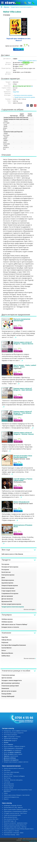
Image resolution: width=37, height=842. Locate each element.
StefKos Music (6, 656)
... (14, 337)
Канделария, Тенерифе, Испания (13, 805)
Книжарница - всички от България (15, 731)
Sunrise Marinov (7, 648)
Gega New (16, 92)
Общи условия (25, 840)
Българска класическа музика (23, 95)
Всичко (12, 752)
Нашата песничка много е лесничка (14, 768)
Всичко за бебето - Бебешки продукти (14, 746)
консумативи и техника (12, 736)
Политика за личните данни (33, 840)
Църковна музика (7, 583)
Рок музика (5, 569)
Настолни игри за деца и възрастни (13, 732)
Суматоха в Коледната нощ (11, 797)
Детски (8, 744)
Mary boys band (8, 774)
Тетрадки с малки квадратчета (12, 680)
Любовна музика (7, 619)
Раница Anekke (6, 694)
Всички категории (29, 609)
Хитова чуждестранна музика (11, 604)
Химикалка (5, 688)
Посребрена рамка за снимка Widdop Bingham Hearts (19, 829)
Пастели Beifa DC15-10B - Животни (13, 807)
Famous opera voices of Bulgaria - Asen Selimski (17, 795)
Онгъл (4, 650)
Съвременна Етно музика (10, 593)
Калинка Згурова (8, 787)
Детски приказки (7, 596)
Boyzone (6, 799)
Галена (6, 793)
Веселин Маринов (9, 786)
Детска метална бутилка (10, 817)
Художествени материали (11, 738)
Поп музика (5, 564)
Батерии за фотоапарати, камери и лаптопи (16, 762)
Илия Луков (7, 770)
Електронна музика (8, 575)
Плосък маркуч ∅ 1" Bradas (11, 830)
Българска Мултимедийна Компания (14, 645)
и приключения (11, 756)
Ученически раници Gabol (10, 686)
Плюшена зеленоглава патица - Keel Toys (15, 827)
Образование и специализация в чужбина (15, 811)
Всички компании (29, 658)
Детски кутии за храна (9, 691)
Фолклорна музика (8, 580)
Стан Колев (7, 782)
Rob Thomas (7, 778)
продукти (10, 740)
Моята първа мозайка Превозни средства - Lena (17, 809)
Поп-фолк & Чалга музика (10, 567)
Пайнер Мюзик (6, 640)
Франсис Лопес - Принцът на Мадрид (14, 776)
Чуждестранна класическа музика (21, 7)
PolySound (5, 642)
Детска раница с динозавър (11, 683)
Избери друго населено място (27, 60)
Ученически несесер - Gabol (11, 834)
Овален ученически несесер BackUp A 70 (15, 825)
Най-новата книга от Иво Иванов (12, 554)
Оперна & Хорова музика (10, 585)
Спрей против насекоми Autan (12, 815)
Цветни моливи (7, 678)
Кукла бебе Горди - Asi (10, 821)
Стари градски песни (8, 591)
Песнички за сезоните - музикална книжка (15, 823)
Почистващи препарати (10, 734)
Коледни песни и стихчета (10, 627)
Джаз (3, 577)
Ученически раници (8, 675)
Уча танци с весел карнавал (11, 772)
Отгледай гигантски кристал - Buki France (15, 813)
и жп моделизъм (12, 750)
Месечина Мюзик (7, 653)
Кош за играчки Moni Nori (11, 819)
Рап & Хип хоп (6, 572)
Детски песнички (7, 599)
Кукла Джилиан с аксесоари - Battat (13, 832)
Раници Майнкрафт (8, 696)
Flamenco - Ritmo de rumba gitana (13, 780)
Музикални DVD (7, 601)
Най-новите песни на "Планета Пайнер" (15, 624)
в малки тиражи (13, 754)
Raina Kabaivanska (9, 784)
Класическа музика (8, 588)
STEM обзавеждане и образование (13, 748)
